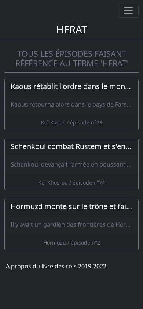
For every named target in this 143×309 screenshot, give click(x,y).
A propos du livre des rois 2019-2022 (56, 266)
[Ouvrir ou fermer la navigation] (128, 10)
